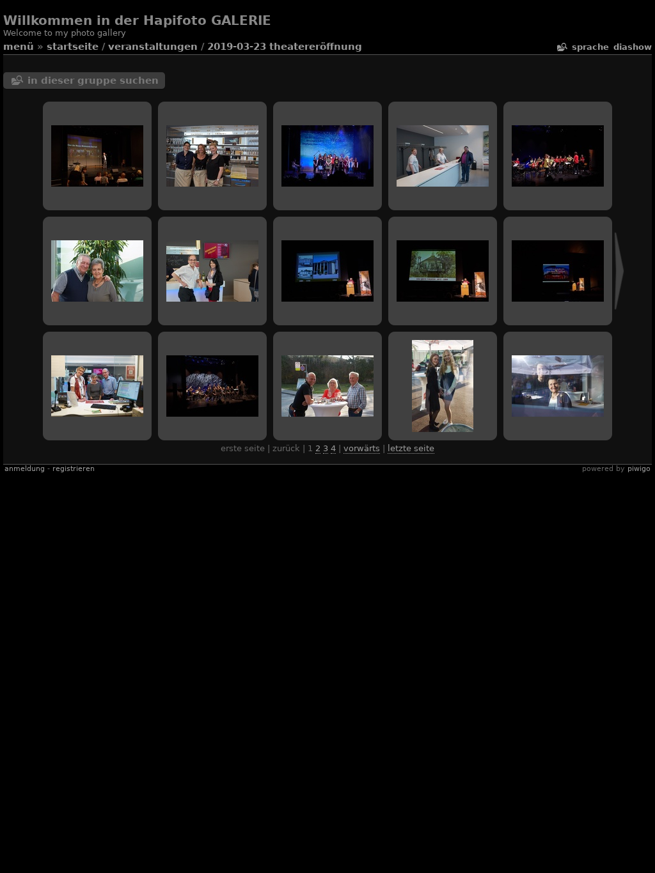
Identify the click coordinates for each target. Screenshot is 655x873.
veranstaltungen (153, 46)
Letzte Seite (411, 448)
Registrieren (73, 469)
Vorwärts (361, 448)
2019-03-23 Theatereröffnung (284, 46)
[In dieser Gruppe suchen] (561, 47)
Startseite (73, 46)
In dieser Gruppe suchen (93, 80)
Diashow (632, 47)
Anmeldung (24, 469)
